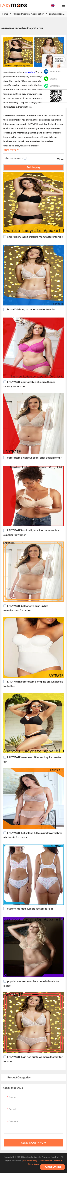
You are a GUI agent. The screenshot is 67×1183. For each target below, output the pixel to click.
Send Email (55, 71)
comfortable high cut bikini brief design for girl (34, 458)
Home (5, 14)
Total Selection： (13, 158)
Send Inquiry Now (33, 1143)
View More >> (11, 150)
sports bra (29, 72)
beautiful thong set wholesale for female (30, 309)
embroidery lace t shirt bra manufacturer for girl (35, 237)
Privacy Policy (30, 1161)
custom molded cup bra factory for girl (30, 909)
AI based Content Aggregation (28, 14)
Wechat (53, 79)
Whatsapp (55, 86)
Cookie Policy (45, 1161)
